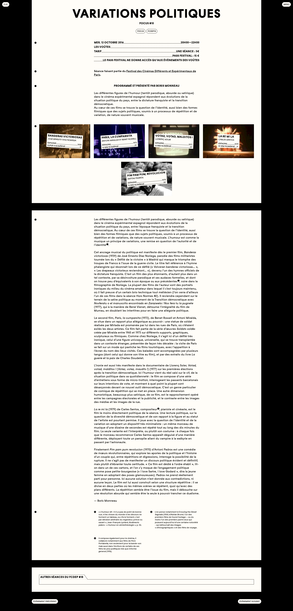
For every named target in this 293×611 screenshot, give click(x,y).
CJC (6, 4)
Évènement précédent (44, 601)
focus (140, 31)
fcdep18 (152, 31)
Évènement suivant (249, 601)
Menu (286, 4)
